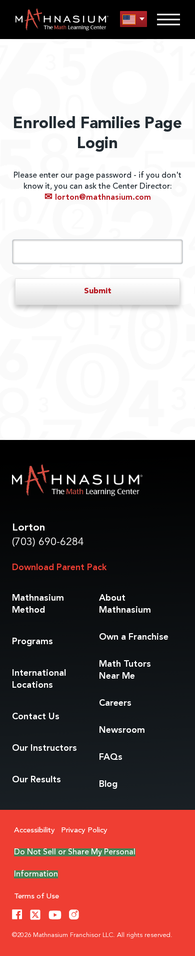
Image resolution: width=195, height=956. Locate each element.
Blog (108, 784)
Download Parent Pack (59, 567)
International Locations (39, 679)
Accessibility (34, 830)
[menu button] (133, 19)
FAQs (110, 757)
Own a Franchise (133, 637)
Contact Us (36, 716)
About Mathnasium (125, 604)
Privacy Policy (84, 830)
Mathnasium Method (38, 604)
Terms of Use (36, 896)
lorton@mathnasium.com (97, 198)
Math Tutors (125, 670)
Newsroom (122, 730)
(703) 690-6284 (48, 542)
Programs (32, 641)
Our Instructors (44, 748)
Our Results (36, 779)
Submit (98, 291)
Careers (115, 703)
